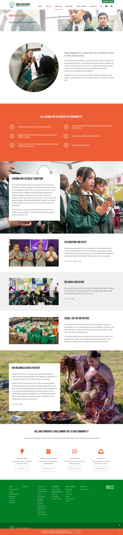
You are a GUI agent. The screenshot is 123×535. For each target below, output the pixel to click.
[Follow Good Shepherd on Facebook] (108, 487)
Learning (39, 494)
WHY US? (48, 6)
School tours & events (48, 458)
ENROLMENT (69, 6)
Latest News (69, 489)
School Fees (55, 494)
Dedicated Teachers (14, 494)
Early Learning (40, 505)
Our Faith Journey (41, 491)
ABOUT (40, 6)
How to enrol (75, 458)
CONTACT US (93, 6)
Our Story (11, 491)
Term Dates (69, 494)
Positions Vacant (84, 489)
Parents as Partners (42, 514)
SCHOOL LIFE (58, 6)
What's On (68, 491)
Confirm (78, 532)
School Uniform (41, 512)
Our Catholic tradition (71, 261)
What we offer (22, 458)
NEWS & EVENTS (81, 6)
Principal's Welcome (14, 489)
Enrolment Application (57, 491)
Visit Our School (56, 489)
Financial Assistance (57, 499)
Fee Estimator (55, 496)
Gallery (67, 496)
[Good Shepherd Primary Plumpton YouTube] (112, 487)
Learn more (68, 299)
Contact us (101, 458)
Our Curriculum (41, 496)
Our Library (40, 503)
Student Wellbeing (42, 489)
